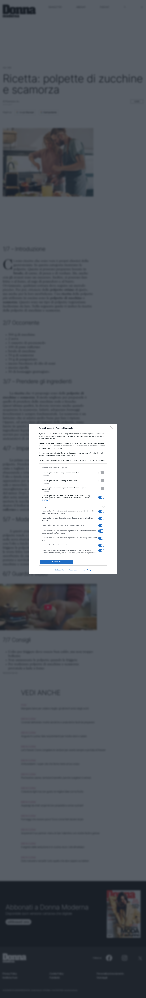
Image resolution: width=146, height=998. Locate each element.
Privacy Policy (86, 570)
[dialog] (73, 499)
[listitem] (73, 467)
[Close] (112, 428)
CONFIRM (56, 562)
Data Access (73, 570)
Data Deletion (60, 570)
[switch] (101, 472)
